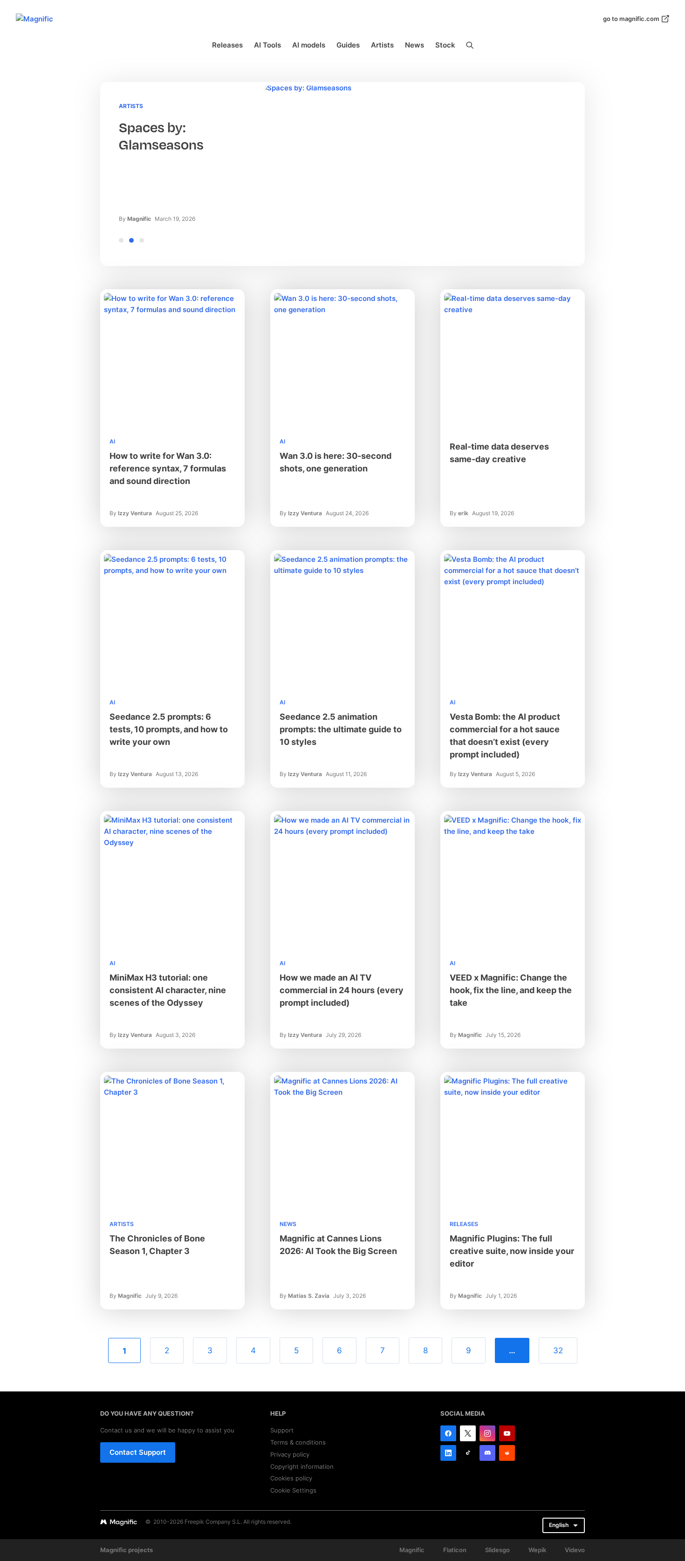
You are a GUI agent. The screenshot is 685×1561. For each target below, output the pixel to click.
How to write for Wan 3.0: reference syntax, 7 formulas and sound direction (168, 468)
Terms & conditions (298, 1442)
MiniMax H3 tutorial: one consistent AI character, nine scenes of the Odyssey (168, 990)
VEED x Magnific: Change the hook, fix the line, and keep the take (511, 990)
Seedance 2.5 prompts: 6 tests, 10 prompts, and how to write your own (169, 729)
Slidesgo (497, 1550)
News (414, 45)
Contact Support (138, 1452)
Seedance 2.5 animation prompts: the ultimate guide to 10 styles (341, 729)
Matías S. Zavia (308, 1295)
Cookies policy (291, 1478)
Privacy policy (289, 1454)
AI (112, 441)
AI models (308, 45)
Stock (445, 45)
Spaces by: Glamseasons (161, 136)
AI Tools (267, 45)
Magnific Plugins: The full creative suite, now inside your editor (512, 1251)
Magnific (139, 218)
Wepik (537, 1550)
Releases (227, 45)
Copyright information (302, 1466)
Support (282, 1430)
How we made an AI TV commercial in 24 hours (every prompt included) (342, 990)
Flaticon (454, 1550)
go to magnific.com (631, 18)
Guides (348, 45)
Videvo (575, 1550)
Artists (382, 45)
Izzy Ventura (135, 513)
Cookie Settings (293, 1490)
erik (463, 513)
